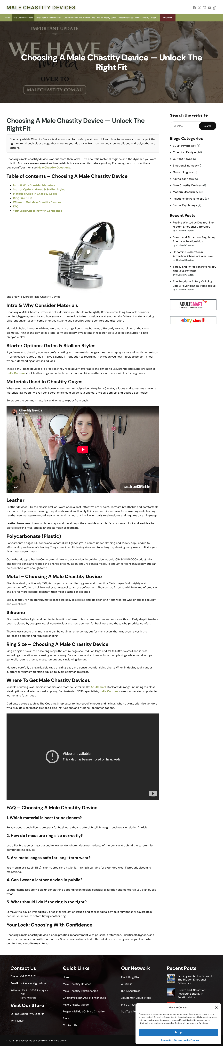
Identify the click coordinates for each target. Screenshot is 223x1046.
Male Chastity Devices (41, 7)
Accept (178, 1032)
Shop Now (167, 17)
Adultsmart (98, 687)
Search (207, 125)
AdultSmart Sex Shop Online (51, 1040)
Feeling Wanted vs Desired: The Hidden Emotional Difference (195, 979)
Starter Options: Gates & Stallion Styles (39, 189)
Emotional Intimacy (185, 165)
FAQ (15, 206)
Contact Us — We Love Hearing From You (180, 1040)
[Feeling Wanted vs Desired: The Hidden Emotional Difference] (171, 979)
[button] (216, 1007)
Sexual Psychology (185, 205)
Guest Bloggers (183, 172)
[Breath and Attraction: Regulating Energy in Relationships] (171, 993)
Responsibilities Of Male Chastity (134, 17)
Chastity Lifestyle (184, 152)
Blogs (153, 17)
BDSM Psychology (184, 146)
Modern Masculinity (185, 192)
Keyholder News (183, 179)
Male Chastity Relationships (48, 17)
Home (7, 17)
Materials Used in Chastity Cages (35, 193)
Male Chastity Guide (106, 17)
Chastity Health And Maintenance (79, 17)
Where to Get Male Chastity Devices (37, 202)
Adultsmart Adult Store (136, 998)
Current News (182, 159)
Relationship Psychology (188, 198)
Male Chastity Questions (53, 167)
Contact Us (70, 1025)
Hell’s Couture (16, 373)
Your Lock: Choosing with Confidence (37, 211)
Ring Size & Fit (22, 198)
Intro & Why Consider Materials (34, 185)
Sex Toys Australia (132, 1011)
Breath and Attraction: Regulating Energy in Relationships (192, 993)
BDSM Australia (130, 991)
